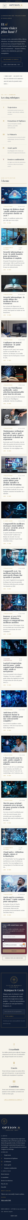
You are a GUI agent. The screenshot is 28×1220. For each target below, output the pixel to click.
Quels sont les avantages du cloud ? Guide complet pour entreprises (14, 899)
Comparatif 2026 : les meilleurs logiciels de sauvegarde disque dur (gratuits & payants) (12, 574)
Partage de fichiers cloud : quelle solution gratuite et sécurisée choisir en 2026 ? (13, 212)
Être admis (9, 1016)
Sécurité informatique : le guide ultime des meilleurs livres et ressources (14, 300)
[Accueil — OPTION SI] (17, 6)
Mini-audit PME (6, 1200)
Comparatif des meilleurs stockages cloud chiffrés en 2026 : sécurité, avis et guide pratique (13, 526)
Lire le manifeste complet (13, 1099)
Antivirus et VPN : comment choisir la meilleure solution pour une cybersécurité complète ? (13, 716)
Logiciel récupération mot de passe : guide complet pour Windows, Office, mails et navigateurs (13, 667)
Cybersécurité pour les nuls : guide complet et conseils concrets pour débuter (12, 761)
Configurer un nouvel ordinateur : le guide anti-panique (12, 344)
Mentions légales (8, 1211)
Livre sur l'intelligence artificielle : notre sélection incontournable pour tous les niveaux (13, 391)
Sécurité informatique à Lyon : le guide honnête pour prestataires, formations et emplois (13, 255)
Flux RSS (3, 1187)
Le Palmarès (6, 1161)
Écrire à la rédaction (7, 1180)
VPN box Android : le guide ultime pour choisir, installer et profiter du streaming (12, 481)
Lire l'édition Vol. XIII (12, 64)
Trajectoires (6, 1155)
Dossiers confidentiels (9, 1168)
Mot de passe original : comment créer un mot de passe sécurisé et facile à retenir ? (14, 806)
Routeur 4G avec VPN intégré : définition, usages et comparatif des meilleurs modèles (13, 619)
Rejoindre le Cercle (11, 59)
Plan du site (4, 1184)
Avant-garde (6, 1165)
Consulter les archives (14, 958)
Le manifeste (4, 1177)
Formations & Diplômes (9, 1158)
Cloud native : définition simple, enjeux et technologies (13, 854)
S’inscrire (14, 951)
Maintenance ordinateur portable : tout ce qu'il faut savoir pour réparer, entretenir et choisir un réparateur (13, 435)
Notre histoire (5, 1174)
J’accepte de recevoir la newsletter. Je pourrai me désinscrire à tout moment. (13, 940)
